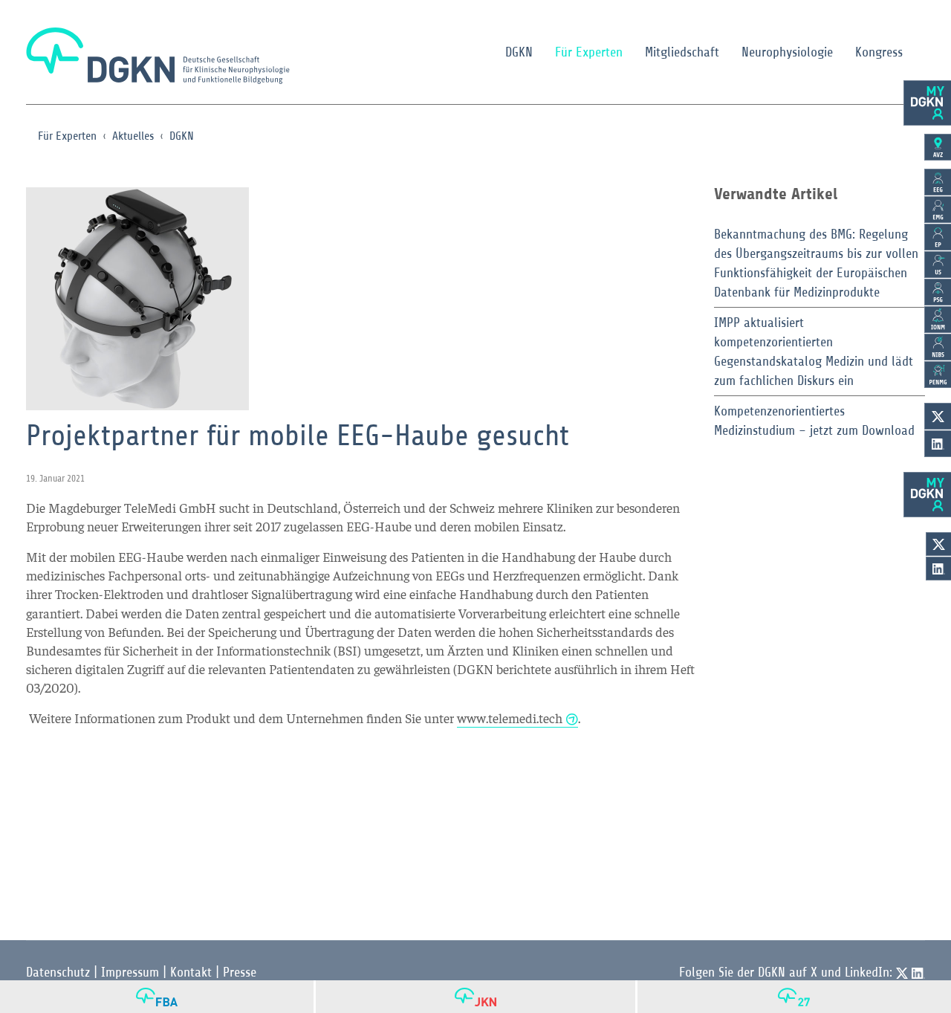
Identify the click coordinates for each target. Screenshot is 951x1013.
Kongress (879, 52)
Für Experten (589, 52)
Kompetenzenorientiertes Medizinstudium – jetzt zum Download (814, 421)
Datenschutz (58, 972)
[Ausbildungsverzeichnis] (937, 147)
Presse (239, 972)
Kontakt (191, 972)
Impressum (130, 972)
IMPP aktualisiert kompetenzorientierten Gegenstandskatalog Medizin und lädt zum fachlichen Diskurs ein (813, 351)
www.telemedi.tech (509, 717)
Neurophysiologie (787, 52)
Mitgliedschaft (682, 52)
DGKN (519, 52)
